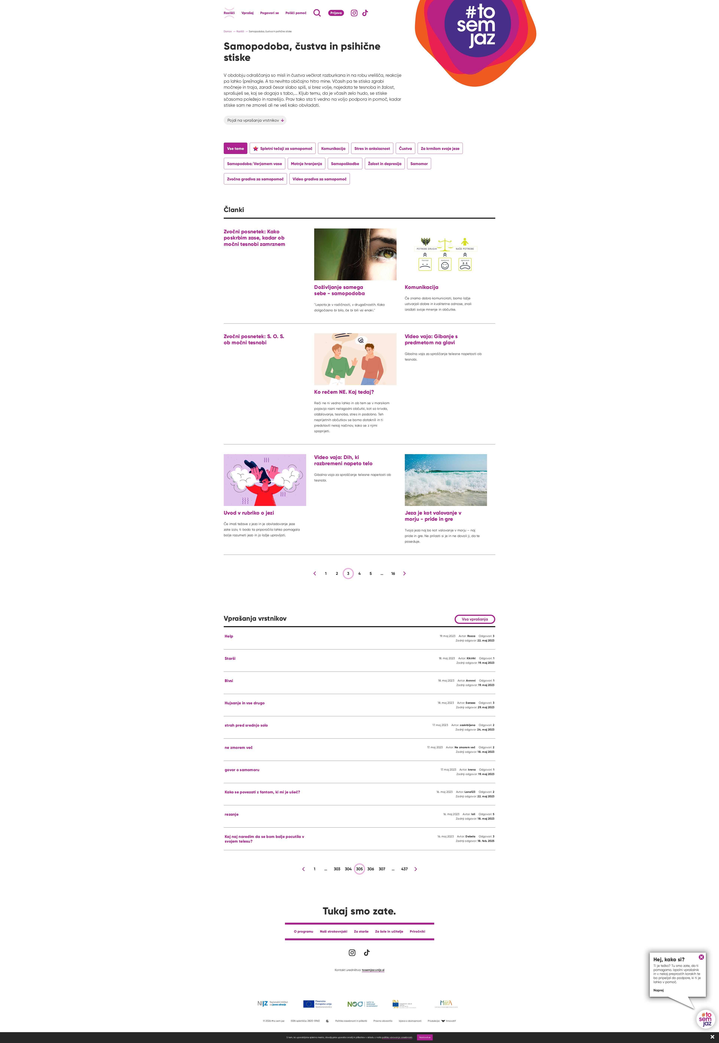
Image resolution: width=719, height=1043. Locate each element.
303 (337, 869)
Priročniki (417, 931)
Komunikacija (422, 287)
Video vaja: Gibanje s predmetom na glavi (431, 339)
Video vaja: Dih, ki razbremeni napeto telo (343, 460)
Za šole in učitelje (389, 931)
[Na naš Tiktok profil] (365, 13)
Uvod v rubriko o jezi (249, 513)
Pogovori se (269, 13)
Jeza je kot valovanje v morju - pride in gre (433, 516)
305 (359, 869)
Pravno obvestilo (383, 1020)
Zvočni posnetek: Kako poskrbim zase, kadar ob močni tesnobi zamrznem (254, 237)
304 (348, 869)
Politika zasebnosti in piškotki (351, 1020)
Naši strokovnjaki (333, 931)
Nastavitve (424, 1037)
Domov (228, 31)
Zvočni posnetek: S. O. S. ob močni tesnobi (254, 339)
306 (370, 869)
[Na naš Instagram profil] (354, 13)
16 (393, 573)
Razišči (229, 13)
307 (382, 869)
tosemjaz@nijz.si (373, 970)
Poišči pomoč (296, 13)
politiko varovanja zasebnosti (397, 1037)
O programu (303, 931)
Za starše (361, 931)
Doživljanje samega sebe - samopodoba (339, 290)
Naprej (658, 990)
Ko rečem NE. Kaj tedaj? (344, 392)
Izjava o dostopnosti (410, 1020)
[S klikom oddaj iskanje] (310, 13)
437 (404, 869)
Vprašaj (248, 13)
